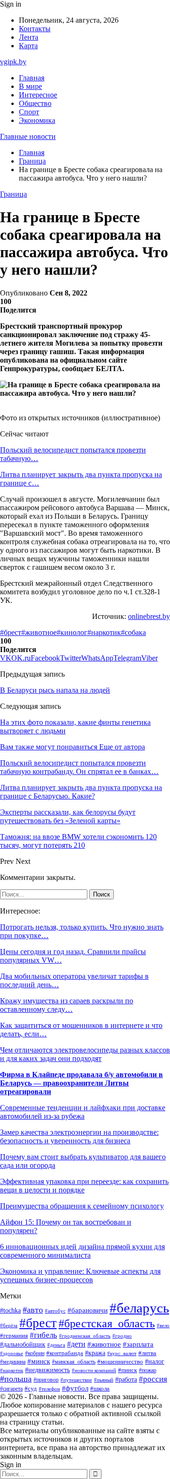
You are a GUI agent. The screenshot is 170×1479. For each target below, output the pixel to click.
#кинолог (72, 632)
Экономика (37, 120)
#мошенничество (120, 1361)
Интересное (38, 95)
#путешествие (76, 1380)
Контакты (35, 29)
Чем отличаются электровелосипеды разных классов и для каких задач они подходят (85, 1054)
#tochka (10, 1310)
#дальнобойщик (22, 1344)
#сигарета (11, 1388)
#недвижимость (47, 1370)
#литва (147, 1353)
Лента (28, 37)
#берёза (8, 1325)
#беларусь (139, 1307)
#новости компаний (94, 1370)
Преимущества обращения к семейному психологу (82, 1206)
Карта (28, 46)
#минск (38, 1361)
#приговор (46, 1380)
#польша (16, 1378)
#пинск (127, 1370)
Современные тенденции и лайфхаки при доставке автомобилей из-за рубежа (82, 1112)
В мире (30, 86)
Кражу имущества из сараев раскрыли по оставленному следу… (66, 1005)
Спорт (29, 112)
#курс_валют (121, 1353)
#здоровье (11, 1353)
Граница (13, 194)
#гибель (43, 1335)
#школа (100, 1388)
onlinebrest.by (149, 616)
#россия (153, 1379)
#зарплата (138, 1344)
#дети (76, 1344)
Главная (31, 78)
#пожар (147, 1370)
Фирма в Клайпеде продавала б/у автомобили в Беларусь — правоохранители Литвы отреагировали (81, 1083)
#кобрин (34, 1353)
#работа (126, 1379)
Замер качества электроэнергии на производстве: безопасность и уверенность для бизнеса (79, 1136)
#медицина (13, 1362)
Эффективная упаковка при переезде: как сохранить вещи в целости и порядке (84, 1185)
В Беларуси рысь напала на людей (55, 690)
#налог (154, 1361)
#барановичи (88, 1310)
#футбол (75, 1388)
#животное (39, 632)
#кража (95, 1353)
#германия (14, 1335)
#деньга (56, 1345)
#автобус (55, 1311)
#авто (33, 1309)
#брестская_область (107, 1323)
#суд (31, 1388)
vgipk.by (13, 62)
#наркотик (104, 632)
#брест (10, 632)
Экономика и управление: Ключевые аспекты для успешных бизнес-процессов (80, 1275)
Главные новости (28, 136)
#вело (163, 1325)
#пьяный (103, 1380)
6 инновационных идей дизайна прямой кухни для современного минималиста (82, 1251)
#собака (133, 632)
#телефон (49, 1389)
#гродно (122, 1336)
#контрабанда (64, 1353)
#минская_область (73, 1361)
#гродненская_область (84, 1336)
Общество (35, 103)
